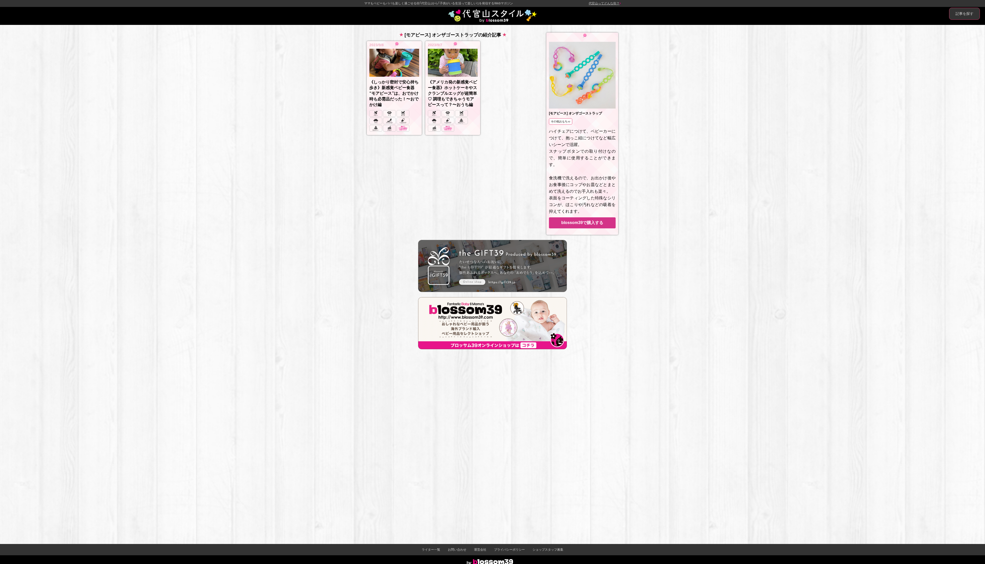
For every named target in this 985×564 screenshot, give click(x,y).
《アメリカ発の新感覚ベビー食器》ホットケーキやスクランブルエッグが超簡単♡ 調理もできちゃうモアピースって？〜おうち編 (452, 93)
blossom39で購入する (582, 222)
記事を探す (964, 14)
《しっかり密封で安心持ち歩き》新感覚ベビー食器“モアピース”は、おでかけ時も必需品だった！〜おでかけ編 (394, 93)
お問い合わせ (457, 549)
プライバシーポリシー (509, 549)
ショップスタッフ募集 (548, 549)
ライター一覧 (431, 549)
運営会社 (480, 549)
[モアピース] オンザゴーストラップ (575, 113)
